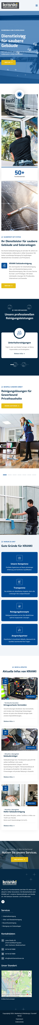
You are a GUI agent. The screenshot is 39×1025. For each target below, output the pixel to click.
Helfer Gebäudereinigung (14, 812)
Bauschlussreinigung (9, 923)
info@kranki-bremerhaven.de (14, 958)
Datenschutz (19, 1022)
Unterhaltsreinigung (9, 916)
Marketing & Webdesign (22, 1013)
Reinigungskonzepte (19, 612)
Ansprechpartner (19, 635)
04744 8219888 (10, 949)
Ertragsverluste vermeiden (15, 705)
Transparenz (19, 588)
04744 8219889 (10, 954)
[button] (12, 364)
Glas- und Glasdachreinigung (12, 920)
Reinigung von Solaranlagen (12, 926)
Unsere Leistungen (11, 406)
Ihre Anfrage (18, 859)
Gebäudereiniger (11, 756)
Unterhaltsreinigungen (19, 342)
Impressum (19, 1019)
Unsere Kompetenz (19, 564)
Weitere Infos (19, 354)
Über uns (8, 64)
